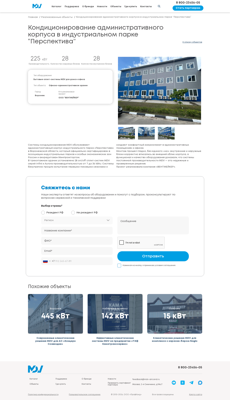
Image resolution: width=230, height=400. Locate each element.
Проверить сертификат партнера (119, 384)
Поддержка (72, 7)
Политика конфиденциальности (43, 394)
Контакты (146, 7)
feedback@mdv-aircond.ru (146, 379)
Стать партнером (188, 8)
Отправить (153, 256)
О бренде (88, 7)
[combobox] (48, 261)
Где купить (130, 7)
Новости (102, 7)
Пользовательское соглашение (84, 394)
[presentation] (126, 92)
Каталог (56, 7)
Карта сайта (195, 394)
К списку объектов (192, 42)
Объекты (115, 7)
